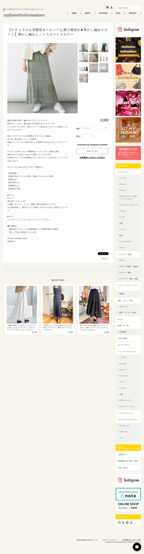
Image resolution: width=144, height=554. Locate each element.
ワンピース (123, 376)
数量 (78, 136)
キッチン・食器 (125, 272)
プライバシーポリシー (110, 540)
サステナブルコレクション (128, 419)
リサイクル (123, 432)
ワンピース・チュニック (128, 205)
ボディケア (123, 306)
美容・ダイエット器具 (127, 312)
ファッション (123, 172)
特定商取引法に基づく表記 (128, 461)
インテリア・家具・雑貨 (128, 279)
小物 (121, 223)
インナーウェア (125, 241)
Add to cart (92, 151)
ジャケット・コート (126, 406)
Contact (133, 13)
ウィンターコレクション (127, 351)
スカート (122, 190)
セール (121, 248)
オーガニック (124, 425)
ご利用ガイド (123, 454)
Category (103, 13)
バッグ (121, 217)
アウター (122, 211)
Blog (118, 13)
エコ (121, 438)
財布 (121, 235)
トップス (122, 178)
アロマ (121, 260)
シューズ (122, 229)
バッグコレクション (125, 413)
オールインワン (125, 400)
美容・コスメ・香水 (125, 300)
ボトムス (122, 184)
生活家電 (122, 332)
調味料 (121, 294)
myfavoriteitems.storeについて (86, 540)
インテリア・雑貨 (124, 254)
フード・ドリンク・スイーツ (128, 286)
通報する (104, 258)
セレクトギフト (124, 345)
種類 (78, 129)
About (88, 13)
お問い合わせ (123, 467)
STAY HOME (122, 338)
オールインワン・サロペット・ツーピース (128, 197)
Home (74, 13)
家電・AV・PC (123, 326)
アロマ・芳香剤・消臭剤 (128, 266)
